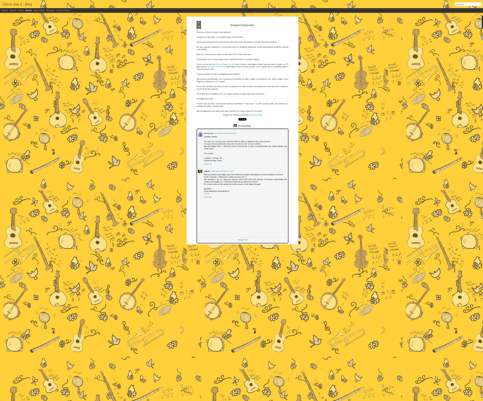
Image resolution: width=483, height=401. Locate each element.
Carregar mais (242, 239)
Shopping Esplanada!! (242, 25)
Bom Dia (215, 64)
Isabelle (207, 171)
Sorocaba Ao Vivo (214, 66)
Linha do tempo (62, 10)
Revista (21, 10)
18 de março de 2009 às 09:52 (225, 133)
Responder (208, 163)
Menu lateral (39, 10)
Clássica (4, 10)
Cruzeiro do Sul (228, 64)
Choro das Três (256, 115)
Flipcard (13, 10)
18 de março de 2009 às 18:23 (222, 171)
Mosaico (29, 10)
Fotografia (50, 10)
